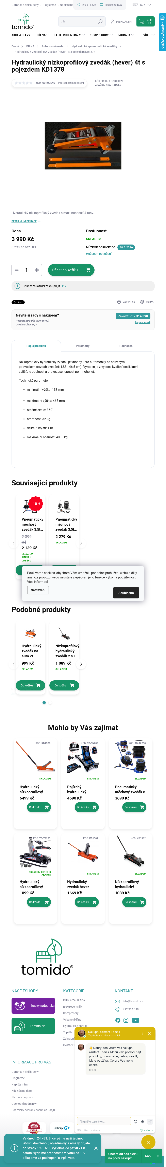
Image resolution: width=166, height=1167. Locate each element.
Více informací (37, 582)
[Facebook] (118, 1020)
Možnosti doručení (99, 254)
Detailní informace (24, 221)
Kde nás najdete (22, 1090)
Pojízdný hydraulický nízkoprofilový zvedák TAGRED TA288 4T (80, 789)
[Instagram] (126, 1020)
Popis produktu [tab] (36, 345)
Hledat (100, 21)
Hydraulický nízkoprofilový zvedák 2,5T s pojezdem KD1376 (34, 789)
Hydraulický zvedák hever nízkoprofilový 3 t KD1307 (81, 884)
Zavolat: (133, 316)
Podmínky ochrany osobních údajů (33, 1110)
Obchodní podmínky (24, 1103)
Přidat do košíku (65, 270)
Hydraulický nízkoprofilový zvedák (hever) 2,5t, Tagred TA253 (35, 884)
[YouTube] (135, 1020)
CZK (142, 4)
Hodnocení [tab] (126, 345)
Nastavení (38, 590)
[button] (44, 703)
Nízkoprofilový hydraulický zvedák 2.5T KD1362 (127, 884)
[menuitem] (22, 35)
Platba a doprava (22, 1097)
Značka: (108, 85)
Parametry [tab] (82, 345)
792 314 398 (131, 1009)
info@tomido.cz (133, 1001)
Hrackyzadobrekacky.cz (46, 1006)
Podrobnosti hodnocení (71, 83)
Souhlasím (126, 593)
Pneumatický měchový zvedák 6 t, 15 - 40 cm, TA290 (130, 789)
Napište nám (68, 4)
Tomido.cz (37, 1026)
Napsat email (142, 322)
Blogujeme (49, 4)
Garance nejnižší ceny (25, 4)
